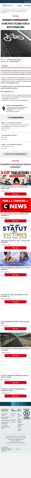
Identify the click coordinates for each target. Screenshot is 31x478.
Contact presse (20, 444)
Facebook (13, 428)
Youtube (13, 436)
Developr (3, 465)
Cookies (23, 452)
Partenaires (22, 457)
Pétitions (8, 10)
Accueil (19, 5)
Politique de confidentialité (15, 454)
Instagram (13, 434)
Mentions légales (15, 456)
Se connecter (27, 1)
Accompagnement (6, 435)
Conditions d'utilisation (12, 457)
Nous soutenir (14, 451)
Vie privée (17, 452)
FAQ (24, 451)
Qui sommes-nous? (20, 430)
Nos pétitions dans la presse (20, 435)
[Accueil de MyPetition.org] (8, 5)
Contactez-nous (9, 452)
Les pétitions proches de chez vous (5, 442)
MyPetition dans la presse (21, 440)
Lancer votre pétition (4, 429)
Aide (20, 451)
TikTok (13, 430)
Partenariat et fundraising (5, 438)
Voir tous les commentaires (15, 155)
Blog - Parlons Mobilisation (5, 432)
